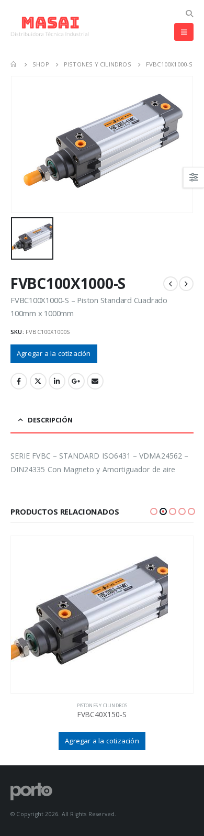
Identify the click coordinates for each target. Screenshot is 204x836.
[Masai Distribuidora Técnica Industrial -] (49, 26)
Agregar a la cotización (54, 353)
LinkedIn (57, 381)
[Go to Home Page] (14, 64)
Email (95, 381)
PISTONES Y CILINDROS (102, 705)
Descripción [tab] (50, 420)
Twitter (38, 381)
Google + (76, 381)
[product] (102, 614)
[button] (153, 511)
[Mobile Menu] (184, 32)
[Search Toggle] (189, 13)
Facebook (18, 381)
